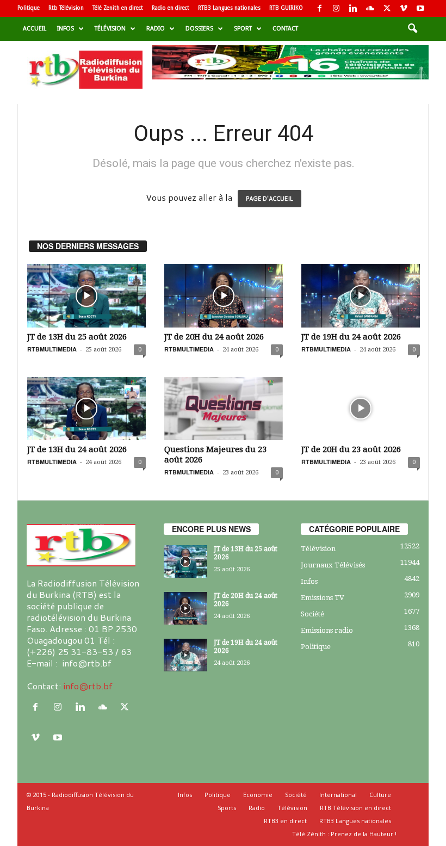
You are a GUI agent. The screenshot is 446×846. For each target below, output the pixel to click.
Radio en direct (170, 8)
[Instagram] (336, 8)
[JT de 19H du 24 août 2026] (360, 295)
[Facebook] (319, 8)
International (338, 795)
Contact (285, 28)
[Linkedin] (353, 8)
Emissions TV (322, 598)
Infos (65, 28)
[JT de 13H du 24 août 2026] (86, 408)
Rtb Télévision (66, 8)
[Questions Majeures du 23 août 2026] (223, 408)
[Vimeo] (403, 8)
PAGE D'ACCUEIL (269, 198)
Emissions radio (327, 630)
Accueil (34, 28)
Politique (28, 8)
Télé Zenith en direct (117, 8)
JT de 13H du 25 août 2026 (77, 337)
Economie (257, 795)
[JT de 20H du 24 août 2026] (223, 295)
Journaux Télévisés (333, 565)
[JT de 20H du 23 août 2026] (360, 408)
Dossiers (199, 28)
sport (243, 28)
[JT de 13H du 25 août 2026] (86, 295)
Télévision (110, 28)
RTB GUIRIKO (286, 8)
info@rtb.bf (88, 686)
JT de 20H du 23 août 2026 (351, 449)
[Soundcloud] (369, 8)
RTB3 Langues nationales (229, 8)
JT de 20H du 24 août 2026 (214, 337)
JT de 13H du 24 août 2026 (77, 449)
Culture (380, 795)
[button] (412, 29)
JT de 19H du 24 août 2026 (351, 337)
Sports (227, 808)
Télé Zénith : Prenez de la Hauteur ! (344, 834)
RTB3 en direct (285, 821)
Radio (155, 28)
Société (312, 614)
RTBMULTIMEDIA (52, 349)
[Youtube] (420, 8)
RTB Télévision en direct (355, 808)
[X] (386, 8)
